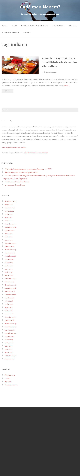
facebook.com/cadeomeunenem (37, 153)
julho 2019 (9, 262)
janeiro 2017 (9, 359)
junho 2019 (9, 266)
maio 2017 (8, 346)
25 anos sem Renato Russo (15, 185)
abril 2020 (8, 237)
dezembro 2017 (10, 323)
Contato (27, 33)
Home (4, 26)
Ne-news (72, 26)
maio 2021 (8, 217)
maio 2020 (8, 233)
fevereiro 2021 (10, 224)
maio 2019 (8, 269)
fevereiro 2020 (10, 243)
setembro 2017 (10, 333)
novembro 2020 (10, 227)
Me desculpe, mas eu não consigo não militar (21, 172)
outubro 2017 (10, 330)
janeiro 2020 (9, 246)
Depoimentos (58, 26)
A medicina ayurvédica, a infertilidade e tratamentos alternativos (59, 62)
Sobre (14, 26)
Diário (7, 378)
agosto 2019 (9, 259)
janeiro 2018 (9, 320)
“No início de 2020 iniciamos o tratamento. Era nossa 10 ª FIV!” (28, 169)
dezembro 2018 (10, 285)
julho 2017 (9, 339)
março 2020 (9, 240)
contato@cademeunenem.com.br (14, 147)
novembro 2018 (10, 288)
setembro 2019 (10, 256)
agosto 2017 (9, 336)
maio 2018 (8, 307)
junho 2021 (9, 214)
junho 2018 (9, 304)
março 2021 (9, 221)
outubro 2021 (10, 208)
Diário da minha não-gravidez (34, 26)
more (66, 85)
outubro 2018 (10, 291)
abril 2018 (8, 311)
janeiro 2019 (9, 282)
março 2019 (9, 275)
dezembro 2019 (10, 250)
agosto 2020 (9, 230)
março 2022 (9, 204)
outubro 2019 (10, 253)
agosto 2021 (9, 211)
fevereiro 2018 (10, 317)
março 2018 (9, 314)
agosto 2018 (9, 298)
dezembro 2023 (10, 201)
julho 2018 (9, 301)
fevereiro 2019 (10, 278)
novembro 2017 (10, 327)
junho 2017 (9, 343)
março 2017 (9, 352)
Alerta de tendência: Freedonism (17, 182)
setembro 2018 (10, 295)
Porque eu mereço (10, 33)
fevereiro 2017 (10, 356)
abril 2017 (8, 349)
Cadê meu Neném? (40, 7)
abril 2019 (8, 272)
